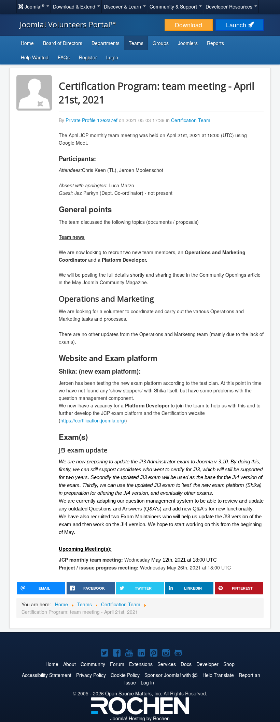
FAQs (64, 57)
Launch (237, 24)
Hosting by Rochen (140, 718)
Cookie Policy (125, 675)
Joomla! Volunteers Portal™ (68, 24)
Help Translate (218, 675)
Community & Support (174, 6)
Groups (161, 43)
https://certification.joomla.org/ (92, 420)
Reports (215, 43)
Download (188, 24)
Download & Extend (75, 6)
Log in (147, 682)
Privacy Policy (91, 675)
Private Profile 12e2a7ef (91, 120)
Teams (136, 43)
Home (27, 43)
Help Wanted (34, 57)
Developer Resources (230, 6)
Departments (106, 43)
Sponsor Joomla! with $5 (171, 675)
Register (88, 57)
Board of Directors (62, 43)
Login (112, 57)
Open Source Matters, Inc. (133, 693)
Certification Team (190, 120)
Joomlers (188, 43)
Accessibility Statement (46, 675)
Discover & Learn (123, 6)
